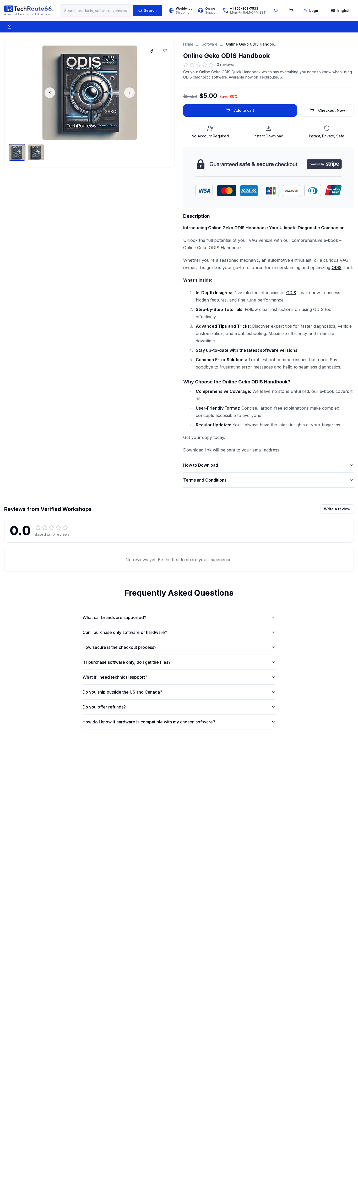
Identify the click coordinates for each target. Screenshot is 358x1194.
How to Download (200, 465)
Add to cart (244, 110)
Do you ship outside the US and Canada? (122, 692)
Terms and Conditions (204, 480)
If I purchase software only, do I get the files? (127, 662)
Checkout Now (331, 110)
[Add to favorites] (165, 51)
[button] (89, 93)
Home (188, 44)
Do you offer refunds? (104, 707)
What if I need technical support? (115, 677)
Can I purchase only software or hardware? (125, 632)
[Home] (9, 26)
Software (210, 44)
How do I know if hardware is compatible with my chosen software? (149, 721)
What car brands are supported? (114, 617)
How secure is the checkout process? (119, 647)
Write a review (337, 509)
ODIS (336, 267)
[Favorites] (276, 10)
